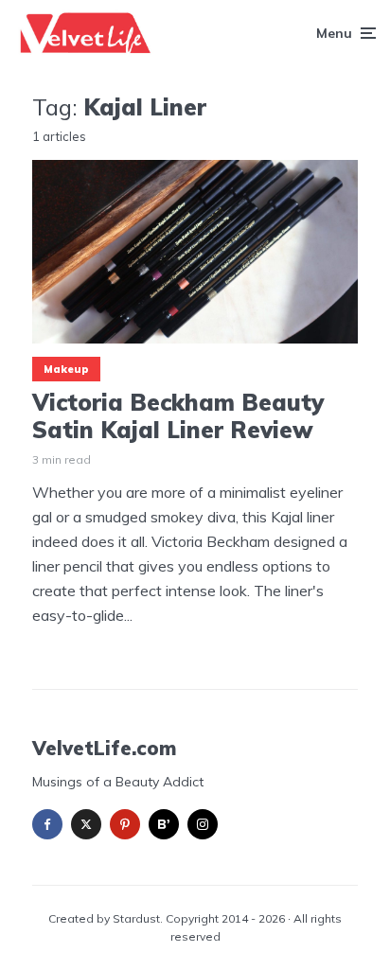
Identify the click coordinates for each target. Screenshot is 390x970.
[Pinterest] (125, 824)
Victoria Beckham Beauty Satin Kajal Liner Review (178, 416)
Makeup (66, 369)
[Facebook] (47, 824)
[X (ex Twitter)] (86, 824)
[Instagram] (202, 824)
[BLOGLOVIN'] (164, 824)
